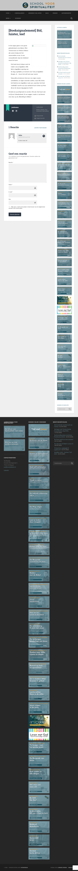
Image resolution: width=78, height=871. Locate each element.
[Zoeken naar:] (64, 409)
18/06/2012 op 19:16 (24, 137)
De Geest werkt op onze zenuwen (63, 439)
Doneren (18, 18)
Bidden (38, 109)
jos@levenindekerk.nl (10, 467)
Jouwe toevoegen (40, 128)
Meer (7, 18)
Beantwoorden (44, 136)
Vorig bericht (39, 115)
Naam (11, 184)
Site (10, 199)
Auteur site (16, 110)
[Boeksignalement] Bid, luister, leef (25, 32)
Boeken (42, 109)
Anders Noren (62, 867)
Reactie (11, 162)
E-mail (11, 192)
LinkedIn (6, 470)
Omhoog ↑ (71, 867)
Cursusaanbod (19, 13)
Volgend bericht (40, 118)
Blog (47, 13)
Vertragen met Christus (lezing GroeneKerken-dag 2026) (64, 63)
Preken (55, 13)
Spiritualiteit (45, 111)
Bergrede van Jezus (34, 13)
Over (7, 13)
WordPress (24, 867)
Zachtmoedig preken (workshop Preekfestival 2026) (64, 68)
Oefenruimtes (66, 13)
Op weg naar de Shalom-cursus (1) (63, 443)
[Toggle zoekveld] (71, 18)
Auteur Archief (13, 110)
